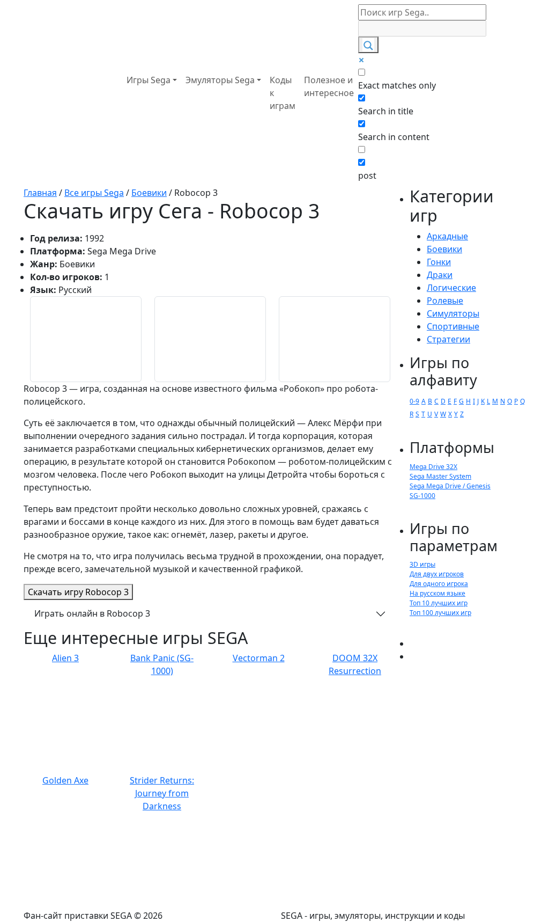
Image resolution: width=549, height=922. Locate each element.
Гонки (439, 262)
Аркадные (447, 236)
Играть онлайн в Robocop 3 (92, 613)
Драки (439, 275)
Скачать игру (78, 592)
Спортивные (453, 326)
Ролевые (445, 300)
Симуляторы (453, 313)
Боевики (444, 249)
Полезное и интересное (329, 86)
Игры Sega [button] (148, 80)
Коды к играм (282, 93)
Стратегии (448, 339)
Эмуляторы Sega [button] (220, 80)
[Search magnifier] (368, 44)
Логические (451, 288)
